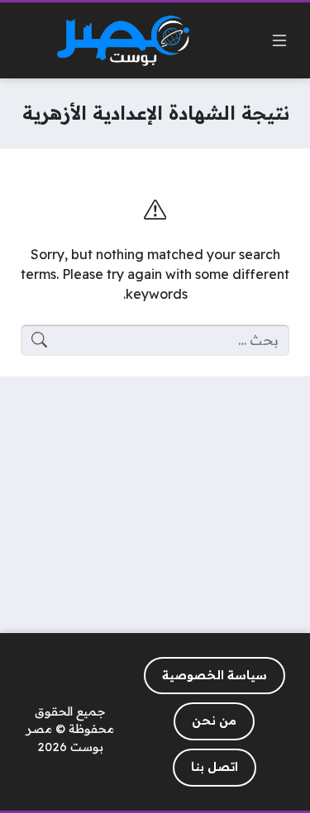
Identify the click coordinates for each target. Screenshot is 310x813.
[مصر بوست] (123, 41)
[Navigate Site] (279, 40)
